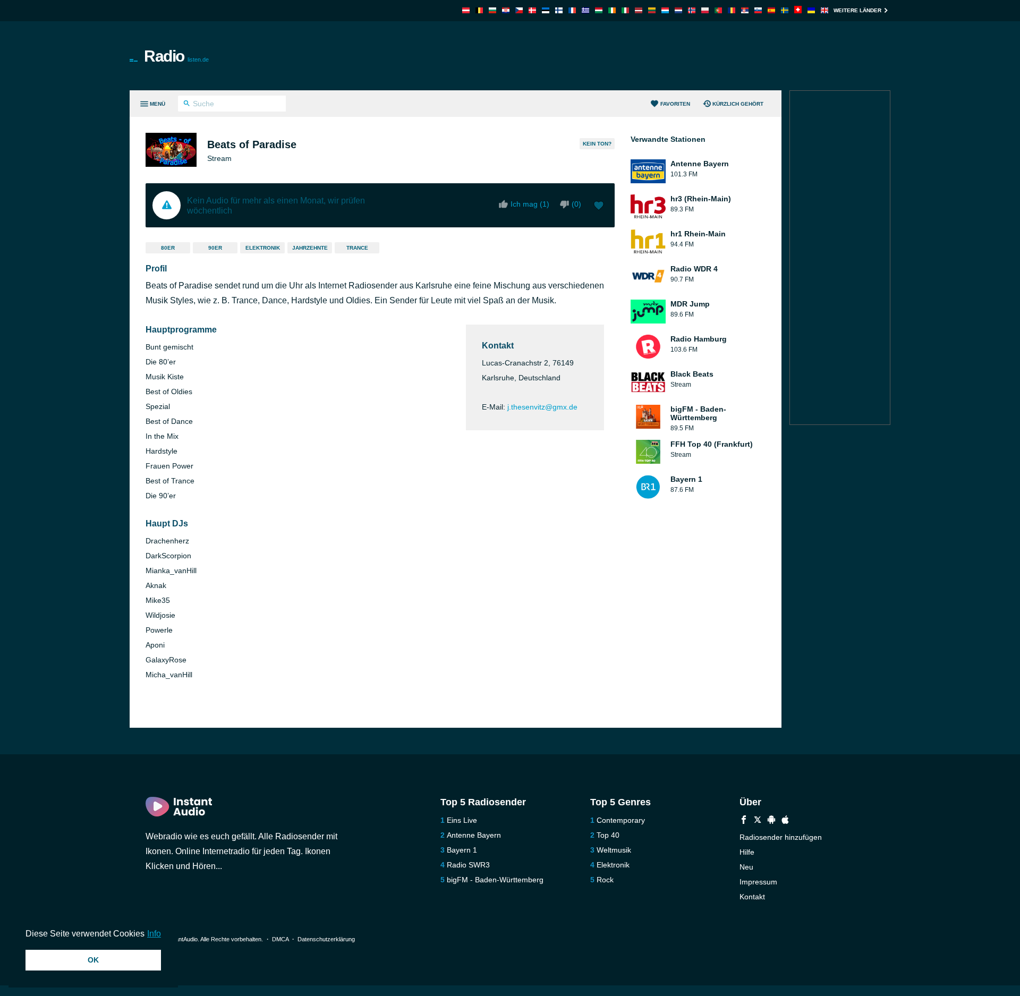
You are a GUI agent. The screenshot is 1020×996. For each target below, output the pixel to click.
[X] (757, 820)
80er (168, 248)
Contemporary (621, 820)
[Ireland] (612, 10)
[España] (771, 10)
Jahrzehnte (310, 248)
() (576, 204)
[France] (572, 10)
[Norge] (691, 10)
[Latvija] (638, 10)
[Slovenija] (758, 10)
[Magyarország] (598, 10)
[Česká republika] (519, 10)
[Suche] (187, 104)
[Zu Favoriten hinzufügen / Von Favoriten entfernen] (599, 207)
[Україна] (811, 10)
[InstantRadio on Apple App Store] (785, 820)
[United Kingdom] (824, 10)
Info (154, 933)
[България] (492, 10)
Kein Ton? (597, 144)
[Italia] (625, 10)
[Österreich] (466, 10)
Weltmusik (614, 850)
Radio (176, 56)
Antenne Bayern (474, 835)
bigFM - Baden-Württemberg (495, 879)
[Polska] (705, 10)
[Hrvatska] (505, 10)
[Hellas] (585, 10)
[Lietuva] (652, 10)
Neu (746, 867)
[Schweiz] (798, 10)
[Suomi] (559, 10)
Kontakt (752, 896)
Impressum (758, 882)
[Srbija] (745, 10)
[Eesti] (545, 10)
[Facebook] (744, 820)
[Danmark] (532, 10)
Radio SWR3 (468, 865)
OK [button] (93, 960)
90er (215, 248)
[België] (479, 10)
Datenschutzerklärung (326, 939)
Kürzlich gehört (737, 104)
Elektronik (262, 248)
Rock (605, 879)
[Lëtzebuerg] (665, 10)
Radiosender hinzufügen (781, 837)
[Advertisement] (630, 56)
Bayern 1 (462, 850)
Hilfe (747, 852)
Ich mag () (530, 204)
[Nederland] (678, 10)
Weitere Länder (857, 10)
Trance (357, 248)
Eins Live (462, 820)
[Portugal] (718, 10)
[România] (731, 10)
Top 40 (608, 835)
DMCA (280, 939)
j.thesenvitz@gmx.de (542, 407)
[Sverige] (784, 10)
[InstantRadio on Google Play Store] (771, 820)
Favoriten (675, 104)
